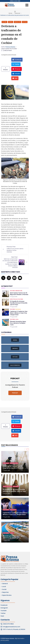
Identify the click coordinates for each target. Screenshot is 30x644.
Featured (17, 13)
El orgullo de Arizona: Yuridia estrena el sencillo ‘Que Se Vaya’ (18, 302)
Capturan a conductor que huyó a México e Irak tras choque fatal (18, 313)
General (10, 22)
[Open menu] (26, 5)
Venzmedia (20, 638)
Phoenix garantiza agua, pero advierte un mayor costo (18, 323)
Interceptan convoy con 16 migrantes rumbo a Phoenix (19, 293)
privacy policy (5, 640)
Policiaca (18, 309)
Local (16, 319)
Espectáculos (14, 299)
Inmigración (17, 22)
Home (10, 13)
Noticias (24, 22)
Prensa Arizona (10, 47)
